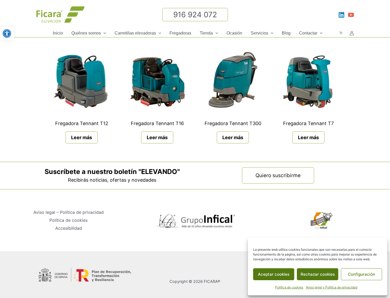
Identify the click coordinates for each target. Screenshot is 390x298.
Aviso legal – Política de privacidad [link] (68, 212)
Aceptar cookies (273, 274)
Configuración (361, 274)
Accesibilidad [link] (68, 228)
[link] (7, 33)
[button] (103, 33)
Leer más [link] (81, 137)
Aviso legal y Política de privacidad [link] (331, 287)
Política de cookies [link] (289, 287)
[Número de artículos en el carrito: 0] (340, 32)
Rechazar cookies (318, 274)
